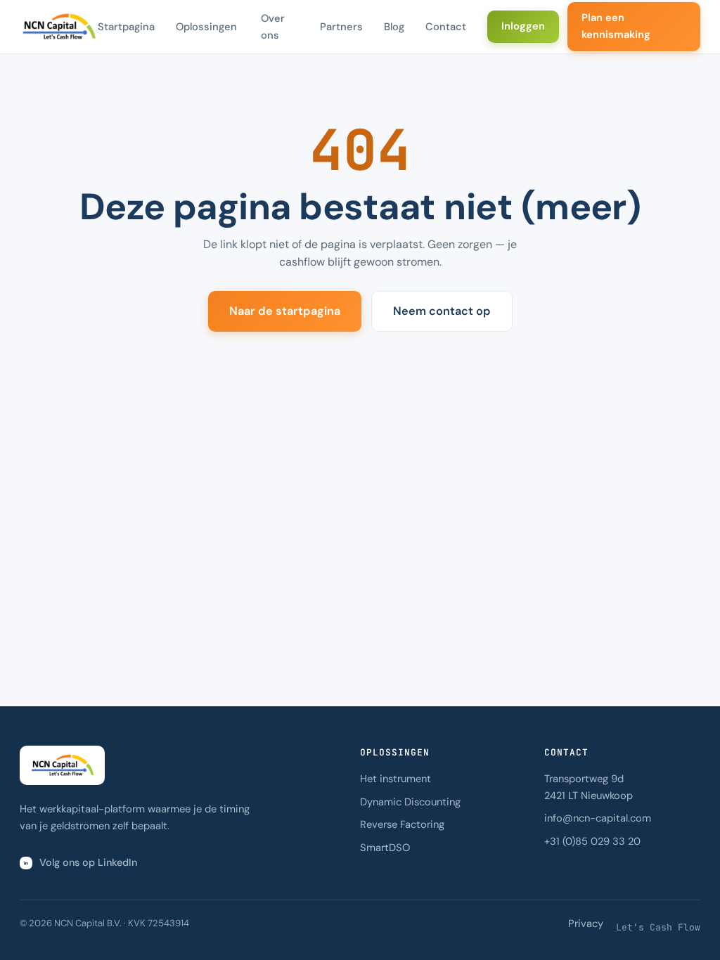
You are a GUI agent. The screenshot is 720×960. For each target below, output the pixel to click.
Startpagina (126, 27)
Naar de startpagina (284, 311)
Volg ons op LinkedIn (88, 862)
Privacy (585, 923)
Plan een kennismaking (615, 26)
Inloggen (523, 26)
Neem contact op (442, 311)
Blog (394, 27)
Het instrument (395, 779)
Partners (341, 27)
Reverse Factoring (402, 824)
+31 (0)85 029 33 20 (592, 841)
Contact (445, 27)
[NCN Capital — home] (59, 27)
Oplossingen (206, 27)
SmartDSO (385, 848)
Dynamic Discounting (410, 802)
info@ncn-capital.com (597, 818)
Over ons (273, 26)
